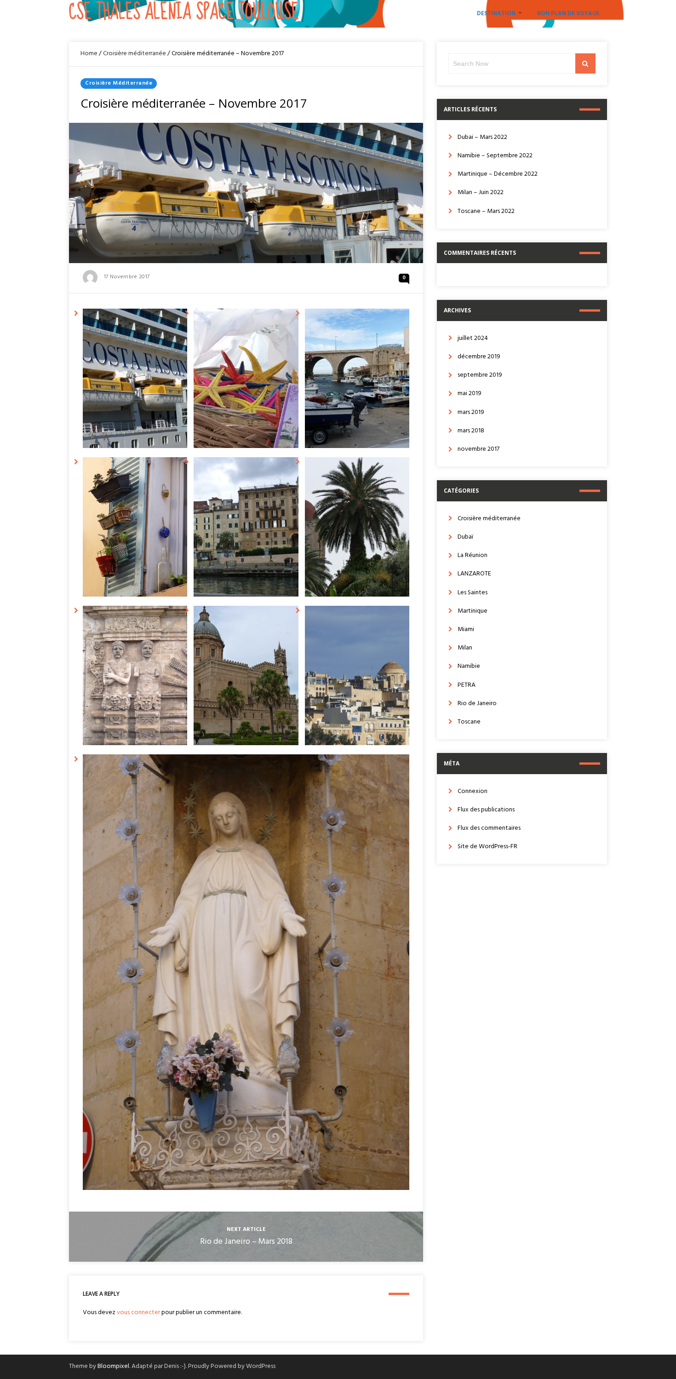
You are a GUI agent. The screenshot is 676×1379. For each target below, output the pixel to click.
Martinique (472, 611)
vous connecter (138, 1312)
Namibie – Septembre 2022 (495, 155)
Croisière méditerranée (134, 53)
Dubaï (465, 537)
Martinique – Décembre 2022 (498, 174)
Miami (466, 629)
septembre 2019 (480, 375)
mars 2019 (471, 412)
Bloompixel (113, 1366)
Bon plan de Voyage (568, 13)
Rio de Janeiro (477, 703)
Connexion (472, 791)
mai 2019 (469, 393)
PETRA (466, 685)
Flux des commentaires (489, 828)
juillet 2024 (473, 338)
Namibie (469, 666)
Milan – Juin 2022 (481, 192)
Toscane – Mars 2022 (486, 211)
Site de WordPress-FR (487, 846)
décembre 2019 (479, 356)
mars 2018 (471, 430)
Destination (496, 13)
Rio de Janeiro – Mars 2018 (246, 1241)
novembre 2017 (478, 449)
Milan (465, 648)
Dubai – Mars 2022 (482, 137)
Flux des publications (486, 809)
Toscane (469, 722)
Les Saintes (472, 592)
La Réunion (472, 555)
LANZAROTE (474, 574)
